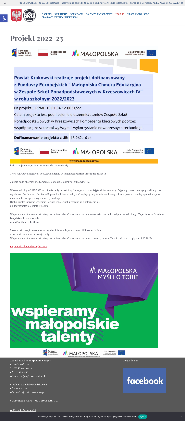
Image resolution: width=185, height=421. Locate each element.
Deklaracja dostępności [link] (23, 410)
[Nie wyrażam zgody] (181, 416)
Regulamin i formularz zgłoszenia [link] (28, 246)
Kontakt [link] (91, 14)
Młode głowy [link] (134, 14)
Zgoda (143, 416)
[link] (4, 18)
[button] (52, 13)
